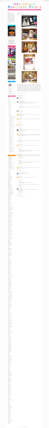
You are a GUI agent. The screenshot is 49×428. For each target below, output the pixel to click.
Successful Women (10, 390)
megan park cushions (10, 323)
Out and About (9, 351)
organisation (9, 350)
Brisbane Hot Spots (10, 207)
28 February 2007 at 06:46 (21, 192)
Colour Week (9, 232)
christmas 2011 (9, 223)
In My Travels (9, 296)
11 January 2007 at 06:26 (21, 174)
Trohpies (9, 404)
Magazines (9, 316)
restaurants (9, 375)
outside (9, 352)
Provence (9, 369)
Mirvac (9, 328)
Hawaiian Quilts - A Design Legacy (11, 144)
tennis (8, 397)
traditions (9, 402)
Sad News (9, 378)
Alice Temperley (9, 162)
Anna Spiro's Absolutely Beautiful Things (11, 167)
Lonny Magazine (9, 313)
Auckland (9, 175)
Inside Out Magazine (10, 297)
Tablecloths (9, 393)
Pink (8, 361)
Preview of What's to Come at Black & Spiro (11, 137)
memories (9, 324)
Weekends (9, 418)
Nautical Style (9, 338)
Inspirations (9, 298)
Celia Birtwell (9, 216)
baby (8, 179)
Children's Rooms (9, 219)
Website (9, 417)
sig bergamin (9, 382)
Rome (8, 376)
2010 (8, 101)
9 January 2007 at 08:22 (21, 131)
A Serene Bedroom (10, 136)
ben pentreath (9, 184)
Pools (8, 363)
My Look (9, 335)
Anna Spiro (20, 113)
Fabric (8, 259)
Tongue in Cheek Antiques (21, 172)
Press (8, 367)
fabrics (8, 260)
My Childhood (9, 331)
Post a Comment (19, 193)
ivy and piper (9, 302)
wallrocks (9, 415)
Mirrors (9, 327)
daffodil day (9, 240)
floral (8, 267)
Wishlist (9, 422)
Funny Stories (9, 277)
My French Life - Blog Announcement (11, 150)
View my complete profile (10, 23)
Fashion (9, 262)
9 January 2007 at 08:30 (21, 137)
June (9, 110)
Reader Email (9, 373)
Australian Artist (9, 176)
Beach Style (9, 182)
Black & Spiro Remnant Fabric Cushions (11, 148)
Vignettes (9, 412)
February (10, 114)
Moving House (9, 329)
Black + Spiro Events (10, 188)
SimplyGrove (9, 82)
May (9, 111)
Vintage (9, 413)
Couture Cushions (10, 237)
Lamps (8, 308)
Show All (14, 94)
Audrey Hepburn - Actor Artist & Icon (12, 125)
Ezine (8, 258)
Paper (8, 353)
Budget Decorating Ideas (10, 209)
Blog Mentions (9, 198)
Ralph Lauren (9, 372)
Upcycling (9, 408)
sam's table (9, 379)
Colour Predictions (10, 231)
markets (9, 318)
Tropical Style (9, 405)
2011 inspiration (9, 157)
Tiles (8, 400)
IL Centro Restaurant (10, 295)
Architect (9, 172)
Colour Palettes (9, 230)
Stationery (9, 386)
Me (8, 321)
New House (9, 340)
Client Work (9, 226)
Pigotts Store (9, 360)
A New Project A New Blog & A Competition (12, 140)
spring (8, 384)
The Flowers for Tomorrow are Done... (11, 133)
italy (8, 301)
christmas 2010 (9, 222)
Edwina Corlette (9, 252)
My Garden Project (10, 332)
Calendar (9, 211)
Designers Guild (9, 245)
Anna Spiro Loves (10, 166)
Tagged (9, 129)
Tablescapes (9, 394)
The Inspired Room (10, 91)
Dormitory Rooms (10, 248)
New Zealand (9, 343)
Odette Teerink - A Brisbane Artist (11, 122)
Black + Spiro (9, 187)
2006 (8, 153)
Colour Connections (10, 229)
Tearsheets (9, 396)
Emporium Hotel (9, 254)
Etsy (8, 256)
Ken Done (9, 306)
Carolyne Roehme (9, 215)
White (8, 419)
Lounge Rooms (9, 314)
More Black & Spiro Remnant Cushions (11, 120)
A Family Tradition (10, 158)
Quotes (9, 371)
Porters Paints (9, 365)
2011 (8, 100)
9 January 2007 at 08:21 (21, 121)
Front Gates (9, 274)
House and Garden (10, 291)
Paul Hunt (9, 358)
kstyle (19, 139)
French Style (9, 271)
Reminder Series (9, 374)
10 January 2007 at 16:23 (21, 158)
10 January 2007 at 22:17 (21, 170)
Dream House (9, 249)
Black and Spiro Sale (10, 192)
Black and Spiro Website (10, 193)
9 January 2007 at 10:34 (21, 147)
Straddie (9, 387)
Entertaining (9, 255)
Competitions (9, 233)
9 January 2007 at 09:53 (21, 142)
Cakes (8, 210)
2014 (8, 97)
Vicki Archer (9, 411)
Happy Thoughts (9, 284)
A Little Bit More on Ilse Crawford (11, 143)
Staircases (9, 385)
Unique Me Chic (9, 407)
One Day (9, 347)
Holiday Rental (9, 287)
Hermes (9, 286)
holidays (9, 288)
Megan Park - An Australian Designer (11, 146)
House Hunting (9, 292)
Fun (8, 275)
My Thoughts (9, 336)
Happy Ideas (9, 283)
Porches (9, 364)
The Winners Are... (10, 138)
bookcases (9, 203)
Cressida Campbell (10, 238)
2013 (8, 98)
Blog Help (9, 197)
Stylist (8, 389)
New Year (9, 341)
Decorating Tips (9, 242)
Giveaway (9, 280)
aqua (8, 171)
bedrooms (9, 183)
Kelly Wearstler (9, 305)
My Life (9, 334)
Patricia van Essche (10, 356)
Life (8, 310)
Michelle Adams (9, 325)
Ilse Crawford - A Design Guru (12, 147)
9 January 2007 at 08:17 (21, 111)
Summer (9, 391)
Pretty (8, 368)
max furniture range (10, 319)
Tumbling (9, 406)
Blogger (27, 426)
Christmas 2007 (9, 220)
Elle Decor (9, 253)
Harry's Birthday (9, 285)
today (8, 401)
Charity (9, 218)
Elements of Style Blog (10, 89)
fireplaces (9, 266)
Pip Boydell (9, 362)
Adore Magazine (9, 161)
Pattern (8, 357)
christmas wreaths (9, 225)
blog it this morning (36, 189)
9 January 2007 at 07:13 (21, 107)
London (9, 312)
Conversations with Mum (10, 234)
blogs (8, 200)
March (9, 113)
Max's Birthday (9, 320)
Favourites (9, 264)
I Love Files (9, 294)
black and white (9, 194)
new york (9, 342)
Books (8, 204)
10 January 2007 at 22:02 (21, 164)
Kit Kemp (9, 307)
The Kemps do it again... (11, 119)
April (9, 112)
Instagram (9, 299)
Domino (9, 247)
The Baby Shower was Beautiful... (11, 132)
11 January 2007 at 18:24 (21, 179)
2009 (8, 102)
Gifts (8, 279)
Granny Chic (9, 281)
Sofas (8, 383)
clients (8, 227)
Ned (8, 339)
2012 (8, 99)
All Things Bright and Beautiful (11, 163)
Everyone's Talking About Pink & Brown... (12, 126)
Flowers (9, 269)
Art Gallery (9, 173)
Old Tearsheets (9, 346)
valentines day (9, 409)
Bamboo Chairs (9, 180)
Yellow (9, 423)
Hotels (8, 290)
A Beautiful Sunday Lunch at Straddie (11, 130)
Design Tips (9, 244)
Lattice (8, 309)
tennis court (9, 398)
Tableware (9, 395)
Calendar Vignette (9, 212)
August (9, 108)
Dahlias (9, 241)
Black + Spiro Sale (10, 190)
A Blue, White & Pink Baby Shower (11, 135)
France (8, 270)
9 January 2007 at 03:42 (21, 98)
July (9, 109)
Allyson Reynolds (10, 164)
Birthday (9, 186)
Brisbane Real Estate (10, 208)
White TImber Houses (10, 420)
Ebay (8, 251)
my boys (9, 330)
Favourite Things (9, 263)
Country (9, 236)
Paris (8, 354)
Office (8, 345)
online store (9, 349)
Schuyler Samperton (10, 380)
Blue (8, 201)
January (9, 115)
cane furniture (9, 214)
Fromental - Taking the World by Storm (12, 118)
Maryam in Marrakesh (21, 100)
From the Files (9, 273)
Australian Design (10, 177)
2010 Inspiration (9, 156)
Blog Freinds (9, 196)
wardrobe (9, 416)
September (10, 107)
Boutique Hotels (9, 205)
